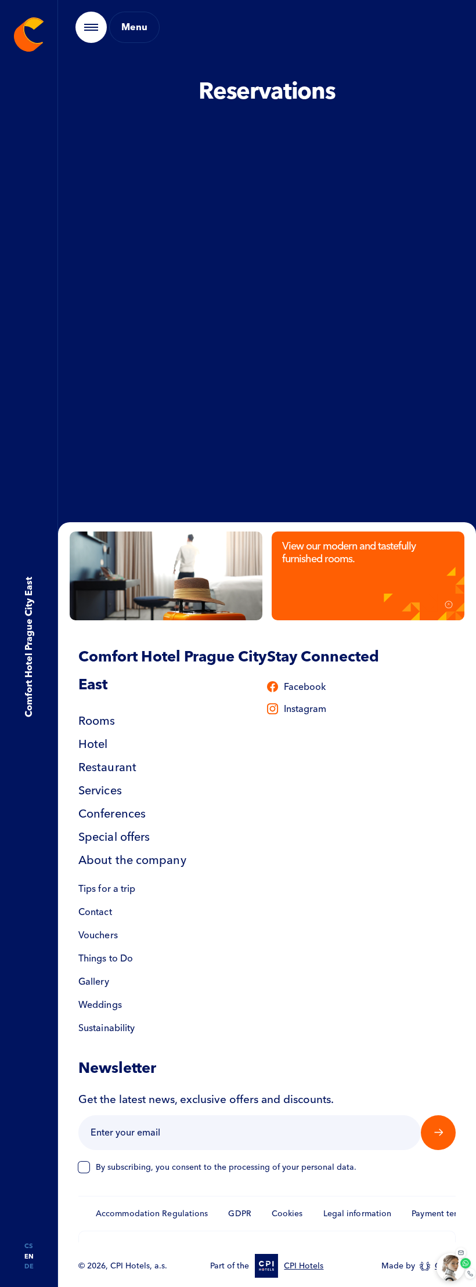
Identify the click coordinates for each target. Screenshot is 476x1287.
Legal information (357, 1214)
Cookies (287, 1214)
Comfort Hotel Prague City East (28, 647)
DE (29, 1266)
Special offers (114, 837)
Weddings (100, 1004)
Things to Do (105, 958)
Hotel (93, 744)
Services (100, 790)
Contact (95, 911)
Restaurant (107, 767)
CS (28, 1246)
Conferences (112, 813)
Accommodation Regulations (152, 1214)
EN (29, 1256)
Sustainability (106, 1027)
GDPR (239, 1214)
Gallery (93, 981)
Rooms (97, 721)
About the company (132, 860)
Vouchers (98, 935)
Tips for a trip (107, 888)
